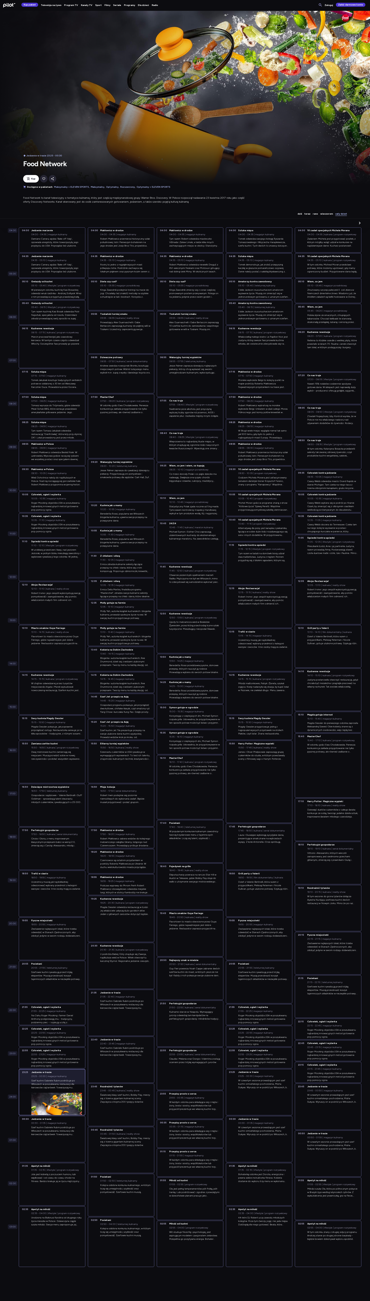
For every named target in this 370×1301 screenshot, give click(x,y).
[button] (359, 223)
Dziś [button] (300, 213)
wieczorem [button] (326, 213)
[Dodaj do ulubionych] (44, 179)
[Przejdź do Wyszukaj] (320, 5)
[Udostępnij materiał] (52, 179)
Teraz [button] (307, 213)
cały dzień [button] (341, 213)
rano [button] (315, 213)
